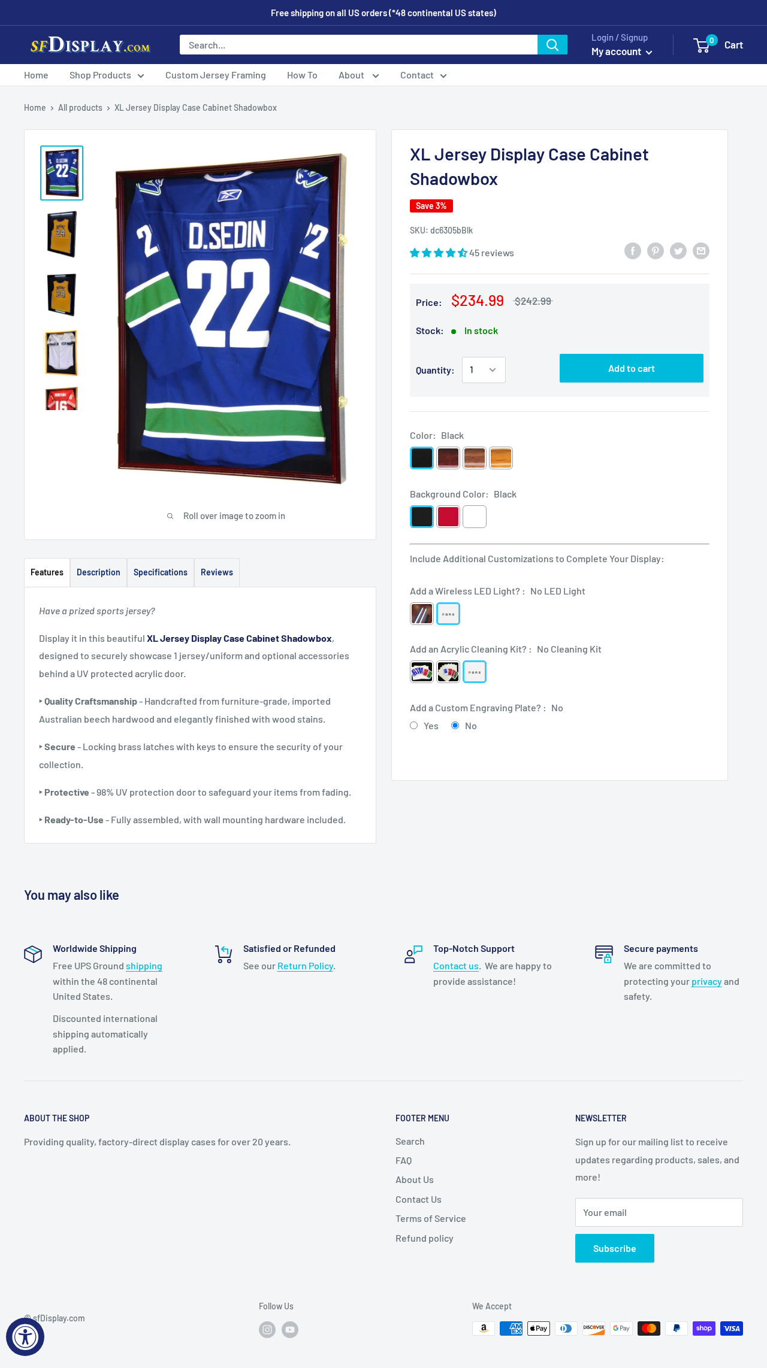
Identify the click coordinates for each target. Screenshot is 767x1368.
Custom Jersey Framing (215, 74)
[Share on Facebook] (632, 250)
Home (36, 74)
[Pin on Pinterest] (655, 250)
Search (410, 1140)
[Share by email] (701, 250)
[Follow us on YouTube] (290, 1329)
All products (80, 107)
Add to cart (631, 368)
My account (617, 51)
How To (302, 74)
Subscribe (614, 1248)
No (471, 725)
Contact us (456, 965)
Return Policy (305, 965)
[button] (439, 252)
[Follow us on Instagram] (267, 1329)
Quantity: (435, 369)
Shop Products (100, 74)
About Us (414, 1179)
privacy (706, 981)
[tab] (47, 572)
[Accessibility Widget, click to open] (25, 1337)
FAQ (403, 1160)
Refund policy (424, 1237)
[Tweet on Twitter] (678, 250)
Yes (431, 725)
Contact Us (418, 1199)
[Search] (552, 44)
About (352, 74)
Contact (417, 74)
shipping (144, 965)
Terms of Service (430, 1218)
